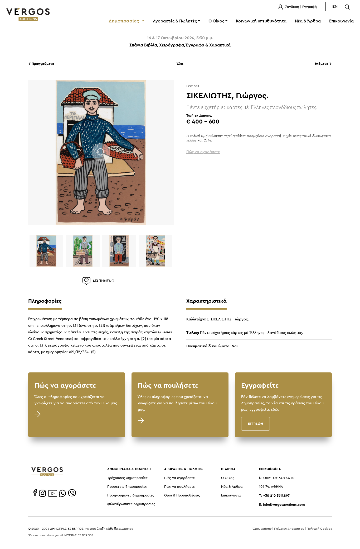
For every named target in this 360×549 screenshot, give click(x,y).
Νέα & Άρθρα (308, 21)
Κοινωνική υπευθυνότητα (261, 21)
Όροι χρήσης (262, 529)
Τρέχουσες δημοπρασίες (127, 478)
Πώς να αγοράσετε (179, 478)
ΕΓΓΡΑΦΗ (255, 424)
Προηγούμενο (42, 63)
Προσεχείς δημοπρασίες (127, 487)
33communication (41, 535)
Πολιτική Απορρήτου (289, 529)
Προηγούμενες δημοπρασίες (130, 495)
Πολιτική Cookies (319, 529)
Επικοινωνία (341, 21)
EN (335, 7)
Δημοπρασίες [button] (124, 21)
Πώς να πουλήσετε (179, 487)
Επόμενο (321, 63)
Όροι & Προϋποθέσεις (182, 495)
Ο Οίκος (227, 478)
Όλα (180, 63)
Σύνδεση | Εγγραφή (300, 7)
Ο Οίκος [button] (216, 21)
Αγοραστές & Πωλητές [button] (175, 21)
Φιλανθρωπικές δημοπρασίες (131, 504)
